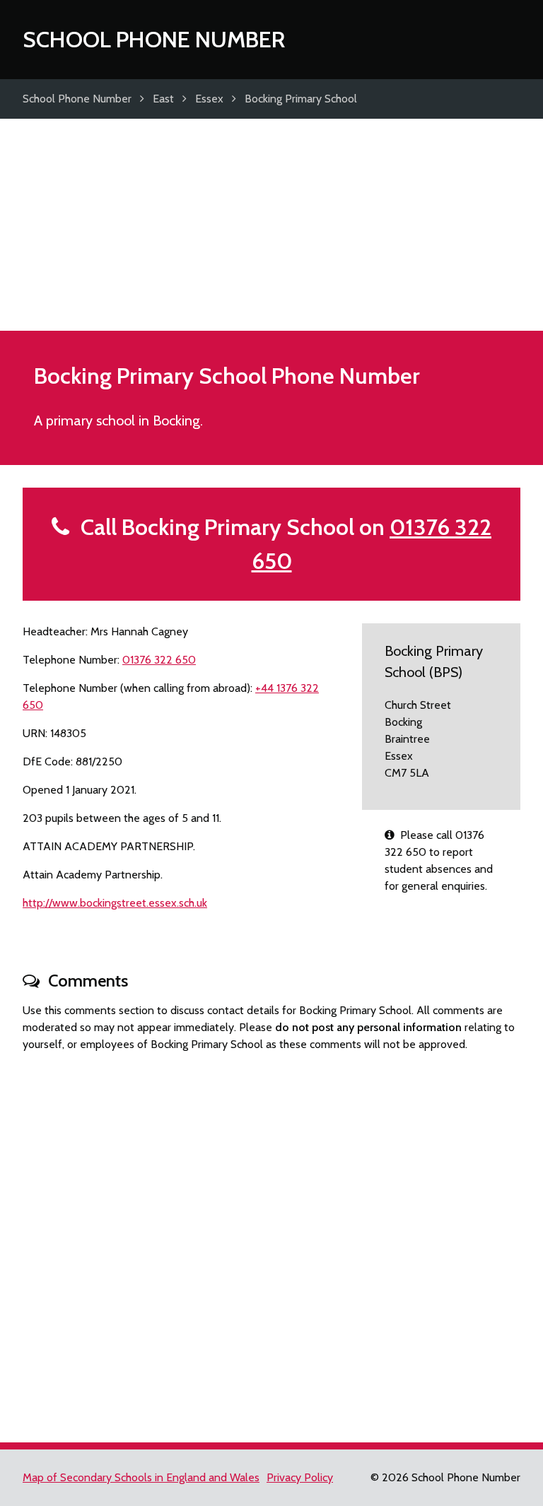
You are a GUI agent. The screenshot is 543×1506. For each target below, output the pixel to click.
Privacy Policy (300, 1477)
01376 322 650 (159, 659)
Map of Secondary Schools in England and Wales (141, 1477)
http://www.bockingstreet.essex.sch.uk (115, 903)
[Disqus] (271, 1241)
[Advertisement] (271, 225)
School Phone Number (154, 39)
